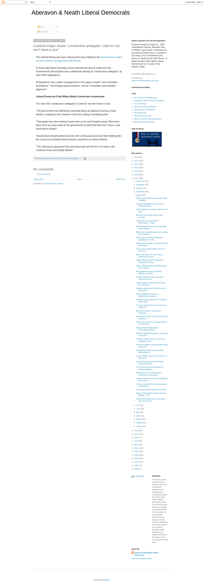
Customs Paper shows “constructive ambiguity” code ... (150, 340)
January (139, 426)
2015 (136, 434)
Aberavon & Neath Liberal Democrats (81, 12)
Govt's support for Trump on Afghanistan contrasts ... (147, 295)
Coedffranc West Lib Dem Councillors (149, 101)
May (138, 412)
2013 (136, 441)
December (140, 181)
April (138, 416)
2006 (136, 465)
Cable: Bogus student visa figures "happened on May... (149, 261)
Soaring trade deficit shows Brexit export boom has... (149, 363)
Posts (41, 27)
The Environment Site (142, 116)
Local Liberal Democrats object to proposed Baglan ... (149, 368)
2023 (136, 157)
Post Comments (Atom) (53, 184)
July (138, 405)
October (139, 188)
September (141, 192)
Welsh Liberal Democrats (144, 122)
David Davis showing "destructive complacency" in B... (149, 239)
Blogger (107, 580)
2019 (136, 171)
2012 (136, 445)
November (140, 185)
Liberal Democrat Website (144, 110)
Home (79, 179)
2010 (136, 451)
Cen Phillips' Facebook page (145, 98)
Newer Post (38, 179)
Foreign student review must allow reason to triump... (150, 278)
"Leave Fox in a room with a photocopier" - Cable (147, 222)
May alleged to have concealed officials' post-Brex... (148, 272)
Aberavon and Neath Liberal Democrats (146, 554)
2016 (136, 431)
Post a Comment (43, 174)
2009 (136, 455)
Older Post (120, 179)
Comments (44, 32)
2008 (136, 458)
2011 (136, 448)
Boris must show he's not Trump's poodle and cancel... (149, 256)
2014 (136, 438)
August (139, 195)
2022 (136, 161)
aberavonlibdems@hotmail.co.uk (145, 81)
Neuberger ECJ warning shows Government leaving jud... (148, 374)
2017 (136, 178)
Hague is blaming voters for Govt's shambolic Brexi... (150, 205)
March (139, 419)
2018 (136, 175)
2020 (136, 168)
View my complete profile (142, 558)
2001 (136, 469)
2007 (136, 462)
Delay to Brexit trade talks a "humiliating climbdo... (147, 329)
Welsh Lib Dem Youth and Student (148, 119)
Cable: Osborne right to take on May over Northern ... (150, 284)
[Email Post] (84, 158)
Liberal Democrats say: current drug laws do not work (150, 400)
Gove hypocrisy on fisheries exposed (151, 390)
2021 (136, 164)
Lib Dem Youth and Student (145, 107)
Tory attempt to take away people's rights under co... (150, 351)
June (138, 409)
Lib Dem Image (140, 104)
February (140, 423)
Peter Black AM (140, 113)
